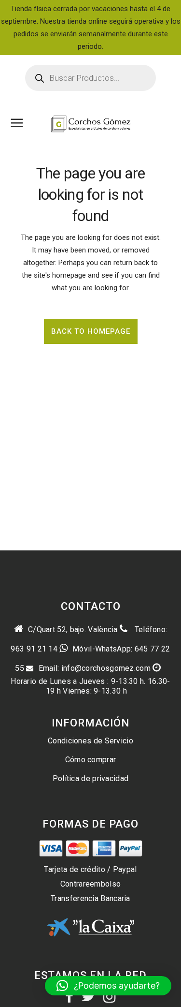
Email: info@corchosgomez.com (95, 668)
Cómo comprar (90, 759)
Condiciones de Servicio (90, 740)
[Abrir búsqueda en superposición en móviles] (90, 78)
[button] (108, 985)
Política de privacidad (91, 778)
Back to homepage (90, 331)
